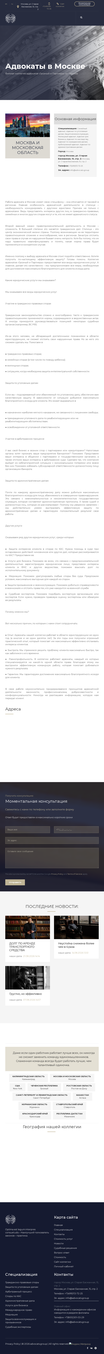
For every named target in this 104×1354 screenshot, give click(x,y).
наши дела (15, 956)
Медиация (11, 1314)
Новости (59, 1243)
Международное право (18, 1310)
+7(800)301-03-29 (74, 1317)
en (6, 4)
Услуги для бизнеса (16, 1305)
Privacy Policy (57, 874)
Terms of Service (74, 874)
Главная (58, 1225)
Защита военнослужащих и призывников (20, 1321)
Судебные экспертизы (18, 1327)
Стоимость (60, 1257)
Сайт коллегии (62, 1262)
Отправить (15, 882)
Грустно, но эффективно (25, 993)
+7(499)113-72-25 (47, 7)
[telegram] (96, 1348)
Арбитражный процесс (18, 1291)
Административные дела (20, 1301)
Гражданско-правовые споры (22, 1282)
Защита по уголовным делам (21, 1287)
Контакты (59, 1234)
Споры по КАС (13, 1296)
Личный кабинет (64, 1266)
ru (12, 4)
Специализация (63, 1229)
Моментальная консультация (84, 4)
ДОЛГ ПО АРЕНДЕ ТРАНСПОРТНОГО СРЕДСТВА (22, 947)
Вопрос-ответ (61, 1252)
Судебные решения (65, 1248)
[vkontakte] (91, 1348)
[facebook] (87, 1348)
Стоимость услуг (63, 1239)
